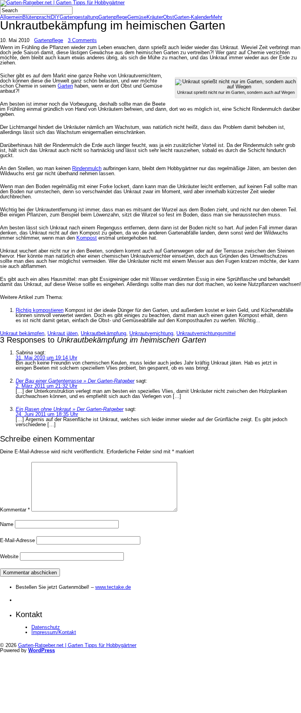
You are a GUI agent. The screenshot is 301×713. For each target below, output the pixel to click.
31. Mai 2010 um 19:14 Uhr (46, 358)
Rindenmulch (87, 168)
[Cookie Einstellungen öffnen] (59, 710)
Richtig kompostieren (39, 310)
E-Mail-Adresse (17, 540)
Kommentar (15, 510)
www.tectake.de (113, 587)
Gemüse (137, 17)
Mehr (216, 17)
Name (6, 524)
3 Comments (82, 40)
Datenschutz (45, 627)
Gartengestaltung (79, 17)
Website (9, 556)
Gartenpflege (112, 17)
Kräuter (155, 17)
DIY (55, 17)
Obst (168, 17)
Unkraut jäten (62, 333)
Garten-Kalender (192, 17)
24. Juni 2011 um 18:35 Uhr (47, 414)
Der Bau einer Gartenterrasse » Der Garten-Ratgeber (75, 381)
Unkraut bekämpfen (22, 333)
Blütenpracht (36, 17)
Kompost (86, 238)
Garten (65, 86)
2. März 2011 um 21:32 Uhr (46, 386)
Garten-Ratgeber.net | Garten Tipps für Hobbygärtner (77, 645)
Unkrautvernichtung (151, 333)
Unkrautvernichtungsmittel (206, 333)
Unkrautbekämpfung (103, 333)
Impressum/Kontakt (53, 632)
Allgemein (11, 17)
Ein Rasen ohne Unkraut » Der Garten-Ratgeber (69, 409)
